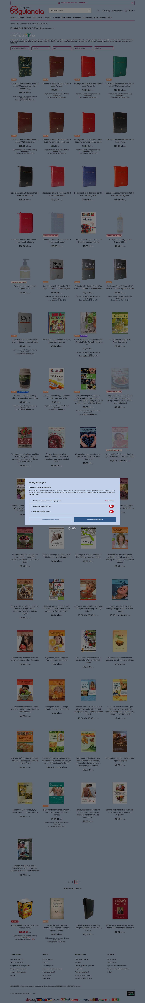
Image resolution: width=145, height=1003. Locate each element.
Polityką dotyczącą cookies (77, 490)
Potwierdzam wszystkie (95, 519)
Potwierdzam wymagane (50, 519)
